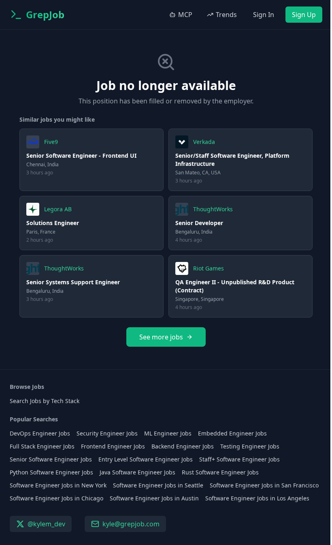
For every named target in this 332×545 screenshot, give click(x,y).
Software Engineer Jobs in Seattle (158, 485)
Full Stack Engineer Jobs (42, 446)
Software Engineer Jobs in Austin (154, 498)
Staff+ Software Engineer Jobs (239, 459)
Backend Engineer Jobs (182, 446)
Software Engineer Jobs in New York (58, 485)
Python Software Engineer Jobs (51, 472)
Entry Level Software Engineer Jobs (145, 459)
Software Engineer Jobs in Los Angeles (257, 498)
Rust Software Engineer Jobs (220, 472)
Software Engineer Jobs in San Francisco (264, 485)
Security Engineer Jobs (107, 433)
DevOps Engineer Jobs (40, 433)
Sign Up (304, 14)
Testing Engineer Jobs (249, 446)
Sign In (263, 14)
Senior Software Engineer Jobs (51, 459)
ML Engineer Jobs (168, 433)
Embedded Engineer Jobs (232, 433)
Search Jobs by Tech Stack (44, 401)
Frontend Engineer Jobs (113, 446)
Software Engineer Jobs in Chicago (56, 498)
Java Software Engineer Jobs (137, 472)
